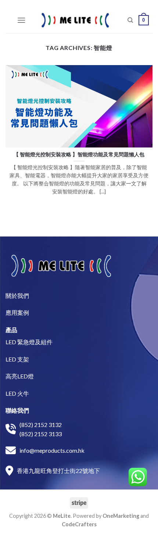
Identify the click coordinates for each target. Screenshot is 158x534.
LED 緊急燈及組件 (29, 341)
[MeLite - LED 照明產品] (75, 20)
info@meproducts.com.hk (52, 450)
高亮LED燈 (20, 376)
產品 (11, 329)
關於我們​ (17, 295)
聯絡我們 (17, 410)
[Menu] (21, 20)
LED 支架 (17, 359)
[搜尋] (130, 20)
